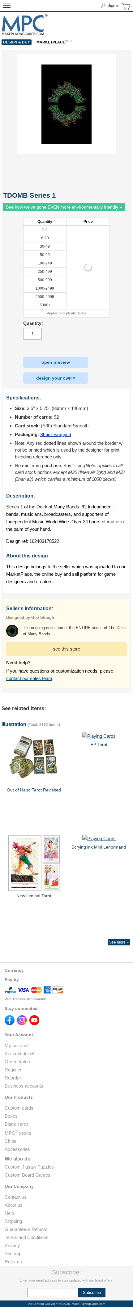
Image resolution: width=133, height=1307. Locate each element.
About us (14, 1205)
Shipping (13, 1221)
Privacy (12, 1245)
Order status (17, 1061)
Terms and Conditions (27, 1237)
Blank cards (17, 1124)
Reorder (13, 1077)
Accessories (17, 1149)
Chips (10, 1141)
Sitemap (13, 1253)
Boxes (11, 1116)
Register (13, 1069)
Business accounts (24, 1085)
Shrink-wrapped (55, 434)
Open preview (55, 362)
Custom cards (19, 1108)
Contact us (16, 1197)
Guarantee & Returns (26, 1229)
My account (16, 1045)
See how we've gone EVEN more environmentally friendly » (64, 207)
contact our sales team (29, 678)
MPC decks (18, 1133)
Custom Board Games (27, 1175)
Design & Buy (16, 42)
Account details (20, 1053)
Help (9, 1213)
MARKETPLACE (54, 42)
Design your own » (55, 378)
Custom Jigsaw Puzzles (29, 1167)
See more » (119, 942)
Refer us (13, 1261)
